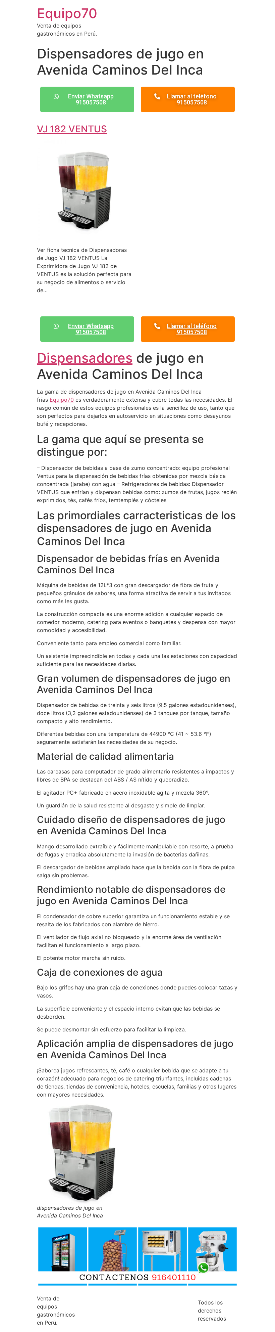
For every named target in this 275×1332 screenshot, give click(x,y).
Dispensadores (84, 358)
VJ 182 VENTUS (72, 129)
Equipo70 (67, 13)
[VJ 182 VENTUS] (84, 236)
